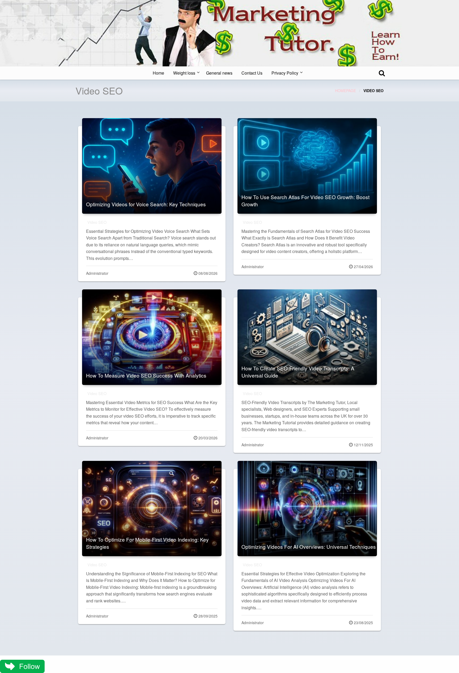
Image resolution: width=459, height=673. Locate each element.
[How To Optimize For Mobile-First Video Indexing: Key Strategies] (152, 508)
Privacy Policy (284, 73)
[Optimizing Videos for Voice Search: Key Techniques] (152, 166)
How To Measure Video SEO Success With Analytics (146, 375)
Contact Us (251, 73)
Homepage (345, 90)
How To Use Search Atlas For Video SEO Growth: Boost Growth (305, 200)
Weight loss (184, 73)
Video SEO (97, 222)
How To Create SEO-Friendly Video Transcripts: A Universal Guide (297, 372)
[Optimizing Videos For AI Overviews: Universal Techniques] (307, 508)
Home (158, 73)
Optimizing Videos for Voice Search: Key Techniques (146, 204)
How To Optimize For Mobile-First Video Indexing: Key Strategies (147, 543)
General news (219, 73)
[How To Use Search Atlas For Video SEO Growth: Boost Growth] (307, 166)
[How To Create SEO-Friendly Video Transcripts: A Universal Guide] (307, 337)
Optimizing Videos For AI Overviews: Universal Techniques (308, 546)
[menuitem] (158, 73)
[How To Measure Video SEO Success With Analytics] (152, 337)
